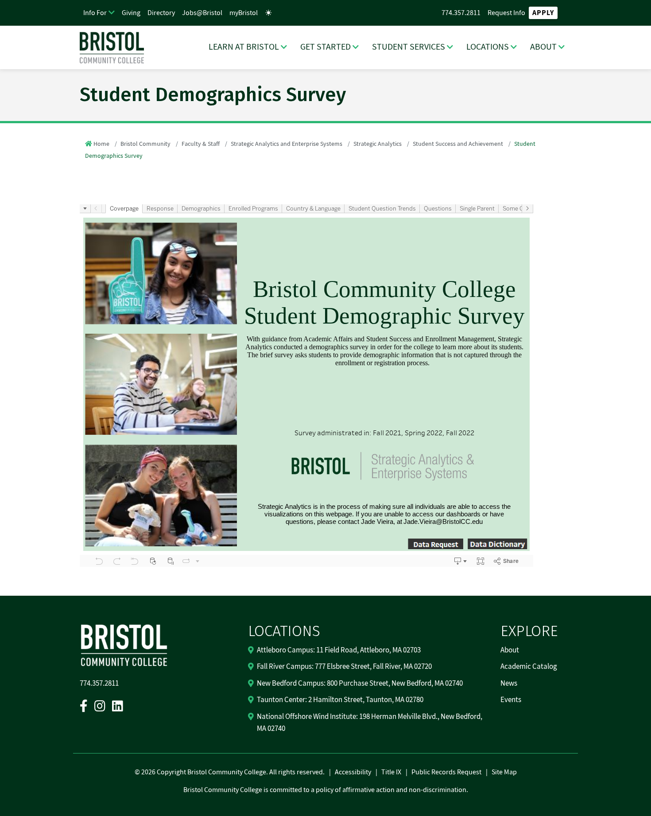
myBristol (243, 12)
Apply (543, 13)
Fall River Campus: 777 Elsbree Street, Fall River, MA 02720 (344, 667)
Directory (161, 12)
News (508, 683)
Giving (131, 12)
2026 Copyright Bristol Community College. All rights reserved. (232, 772)
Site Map (504, 772)
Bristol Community (145, 144)
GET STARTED (325, 47)
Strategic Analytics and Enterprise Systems (286, 144)
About (509, 650)
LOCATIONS (487, 47)
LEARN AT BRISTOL (244, 47)
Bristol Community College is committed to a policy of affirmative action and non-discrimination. (325, 789)
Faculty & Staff (201, 144)
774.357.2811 (461, 12)
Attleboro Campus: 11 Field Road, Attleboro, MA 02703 (339, 650)
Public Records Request (446, 772)
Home (101, 144)
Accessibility (353, 772)
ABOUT (543, 47)
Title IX (391, 772)
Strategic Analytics (377, 144)
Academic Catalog (528, 667)
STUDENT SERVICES (408, 47)
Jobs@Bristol (202, 12)
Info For (95, 12)
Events (510, 700)
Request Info (506, 12)
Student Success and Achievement (458, 144)
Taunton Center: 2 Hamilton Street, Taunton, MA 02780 (340, 700)
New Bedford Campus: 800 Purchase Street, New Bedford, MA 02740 (360, 683)
